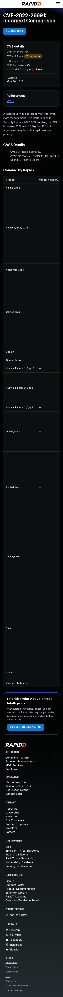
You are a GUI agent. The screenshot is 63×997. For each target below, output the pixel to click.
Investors (11, 828)
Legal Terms (11, 962)
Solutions (11, 769)
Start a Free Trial (15, 782)
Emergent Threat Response (22, 850)
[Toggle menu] (58, 4)
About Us (11, 808)
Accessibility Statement (16, 985)
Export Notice (11, 972)
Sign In (9, 881)
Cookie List (10, 981)
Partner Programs (16, 824)
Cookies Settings (13, 990)
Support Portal (14, 884)
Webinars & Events (16, 854)
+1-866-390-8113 (16, 915)
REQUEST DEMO (14, 31)
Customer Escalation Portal (22, 900)
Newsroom (12, 816)
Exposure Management (19, 761)
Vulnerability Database (19, 862)
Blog (8, 846)
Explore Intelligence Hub (25, 727)
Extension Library (16, 892)
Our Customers (14, 820)
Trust (7, 976)
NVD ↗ (10, 101)
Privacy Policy (12, 967)
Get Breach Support (17, 789)
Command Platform (17, 757)
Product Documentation (20, 888)
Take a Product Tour (18, 786)
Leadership (12, 812)
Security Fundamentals (19, 866)
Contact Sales (13, 793)
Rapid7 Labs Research (19, 858)
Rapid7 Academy (15, 896)
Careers (10, 831)
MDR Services (14, 765)
